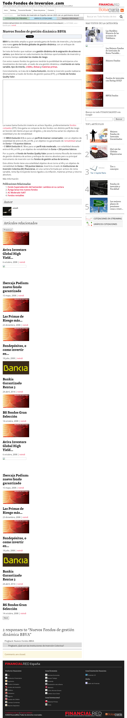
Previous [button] (8, 229)
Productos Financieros (14, 678)
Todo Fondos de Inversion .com (33, 3)
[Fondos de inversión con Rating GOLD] (94, 81)
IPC (8, 675)
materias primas (49, 66)
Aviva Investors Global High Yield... (14, 253)
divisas (36, 66)
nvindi (13, 25)
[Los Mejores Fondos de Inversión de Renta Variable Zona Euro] (94, 48)
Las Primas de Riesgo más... (13, 318)
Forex (49, 705)
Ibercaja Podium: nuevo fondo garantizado (16, 286)
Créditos (10, 690)
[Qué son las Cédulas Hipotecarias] (99, 152)
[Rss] (122, 10)
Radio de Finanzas (93, 683)
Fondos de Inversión (22, 23)
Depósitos (10, 681)
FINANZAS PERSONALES (70, 18)
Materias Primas (52, 702)
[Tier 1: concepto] (99, 170)
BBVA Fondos (112, 95)
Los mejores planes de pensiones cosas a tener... (116, 205)
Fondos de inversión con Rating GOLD (115, 79)
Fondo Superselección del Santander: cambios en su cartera (36, 187)
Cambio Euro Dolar (53, 693)
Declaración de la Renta (55, 684)
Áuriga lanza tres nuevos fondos (23, 189)
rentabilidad (70, 140)
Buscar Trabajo (52, 678)
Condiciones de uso (12, 713)
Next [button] (6, 618)
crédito (29, 66)
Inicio (6, 10)
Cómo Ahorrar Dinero (54, 690)
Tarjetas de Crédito (13, 699)
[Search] (121, 16)
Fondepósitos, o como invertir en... (14, 349)
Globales (59, 23)
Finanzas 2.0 (91, 675)
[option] (16, 248)
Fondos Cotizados (13, 684)
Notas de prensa (39, 10)
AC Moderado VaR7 (17, 192)
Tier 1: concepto (114, 168)
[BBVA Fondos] (94, 99)
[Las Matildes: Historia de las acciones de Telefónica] (94, 34)
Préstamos (10, 693)
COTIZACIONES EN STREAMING (16, 18)
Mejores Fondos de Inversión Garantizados (116, 135)
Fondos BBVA (8, 23)
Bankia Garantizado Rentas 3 (12, 383)
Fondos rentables (16, 195)
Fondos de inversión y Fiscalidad (115, 186)
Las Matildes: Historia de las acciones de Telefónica (112, 34)
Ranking (13, 10)
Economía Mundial (24, 10)
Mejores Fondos (113, 60)
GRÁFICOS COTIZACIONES (43, 18)
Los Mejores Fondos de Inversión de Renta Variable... (115, 51)
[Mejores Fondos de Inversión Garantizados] (99, 135)
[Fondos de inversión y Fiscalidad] (99, 187)
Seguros (10, 696)
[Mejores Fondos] (94, 64)
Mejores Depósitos (13, 705)
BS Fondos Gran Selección (15, 414)
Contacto (51, 10)
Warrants (50, 687)
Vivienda (50, 681)
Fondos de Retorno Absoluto (43, 23)
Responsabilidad (26, 713)
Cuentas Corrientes (13, 702)
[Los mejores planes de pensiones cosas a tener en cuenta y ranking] (99, 205)
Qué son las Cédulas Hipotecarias (116, 151)
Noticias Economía (53, 675)
